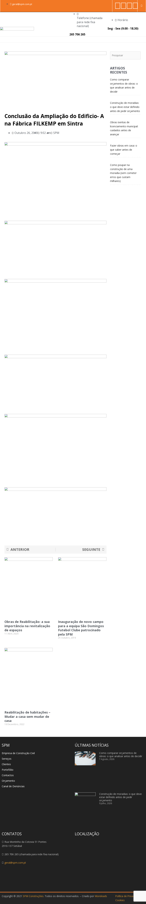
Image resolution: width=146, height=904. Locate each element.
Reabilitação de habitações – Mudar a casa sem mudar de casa (27, 716)
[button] (139, 39)
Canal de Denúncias (13, 786)
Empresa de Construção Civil (18, 753)
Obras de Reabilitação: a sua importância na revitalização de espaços (27, 626)
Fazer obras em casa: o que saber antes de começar (123, 149)
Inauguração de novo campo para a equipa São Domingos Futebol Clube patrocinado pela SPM (81, 628)
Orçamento (8, 780)
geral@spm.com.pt (15, 862)
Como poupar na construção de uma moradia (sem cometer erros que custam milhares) (123, 173)
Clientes (6, 764)
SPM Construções (33, 896)
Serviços (6, 758)
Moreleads (101, 896)
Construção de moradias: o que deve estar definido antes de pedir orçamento (125, 107)
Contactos (8, 775)
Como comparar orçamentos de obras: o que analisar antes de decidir (120, 754)
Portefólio (7, 769)
